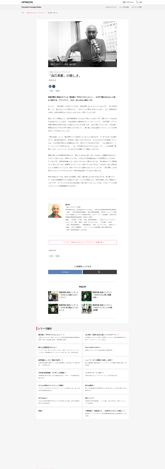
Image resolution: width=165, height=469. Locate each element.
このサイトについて (110, 7)
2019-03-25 (52, 80)
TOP (23, 12)
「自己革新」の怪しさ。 (65, 75)
